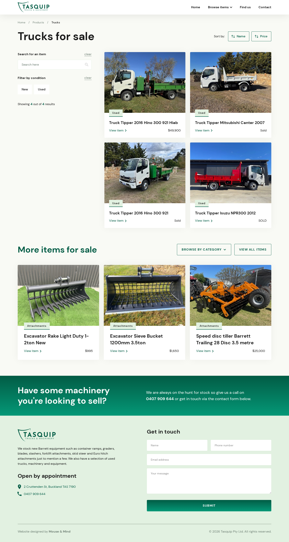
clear (88, 54)
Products (38, 22)
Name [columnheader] (241, 36)
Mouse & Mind (59, 531)
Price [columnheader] (263, 36)
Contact (265, 7)
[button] (220, 7)
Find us (245, 7)
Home (195, 7)
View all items (253, 249)
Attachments (36, 326)
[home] (33, 7)
